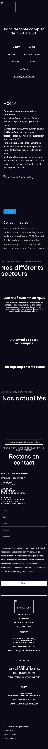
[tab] (16, 47)
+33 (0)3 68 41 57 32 (11, 483)
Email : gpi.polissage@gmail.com (24, 677)
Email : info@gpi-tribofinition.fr (24, 651)
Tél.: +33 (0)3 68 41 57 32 (24, 646)
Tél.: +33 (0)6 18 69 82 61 (24, 700)
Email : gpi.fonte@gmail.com (24, 704)
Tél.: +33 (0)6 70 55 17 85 (24, 673)
